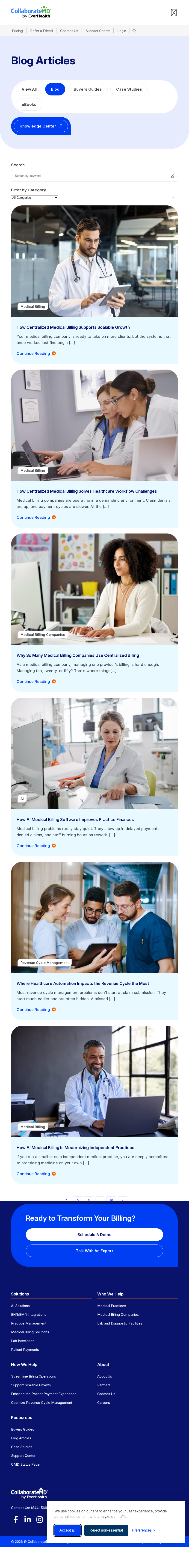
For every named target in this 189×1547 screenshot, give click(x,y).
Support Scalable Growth (31, 1385)
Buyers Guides (88, 89)
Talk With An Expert (94, 1250)
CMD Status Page (25, 1464)
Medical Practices (111, 1306)
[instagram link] (39, 1519)
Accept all (67, 1530)
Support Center (98, 31)
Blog (55, 89)
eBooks (29, 104)
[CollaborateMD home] (31, 12)
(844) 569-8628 (44, 1508)
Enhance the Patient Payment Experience (44, 1394)
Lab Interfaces (22, 1341)
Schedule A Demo (94, 1234)
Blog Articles (21, 1438)
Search (18, 165)
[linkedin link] (27, 1519)
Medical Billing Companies (118, 1314)
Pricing (17, 31)
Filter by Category (28, 190)
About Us (104, 1376)
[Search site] (134, 31)
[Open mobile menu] (174, 13)
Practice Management (28, 1323)
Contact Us (69, 31)
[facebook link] (15, 1519)
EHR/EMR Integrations (28, 1314)
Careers (103, 1402)
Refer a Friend (41, 31)
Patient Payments (25, 1349)
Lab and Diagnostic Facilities (119, 1323)
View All (29, 89)
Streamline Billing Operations (33, 1376)
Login (121, 31)
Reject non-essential (106, 1530)
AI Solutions (20, 1306)
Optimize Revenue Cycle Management (41, 1402)
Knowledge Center (38, 126)
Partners (104, 1385)
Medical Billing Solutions (30, 1332)
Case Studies (129, 89)
